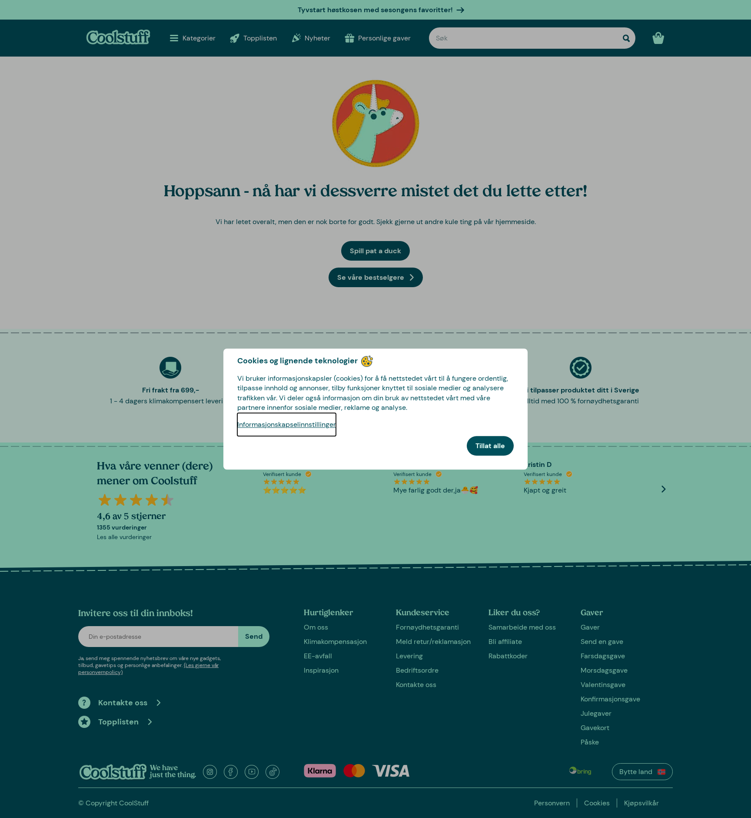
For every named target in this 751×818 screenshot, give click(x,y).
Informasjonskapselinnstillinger (286, 424)
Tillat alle (490, 445)
